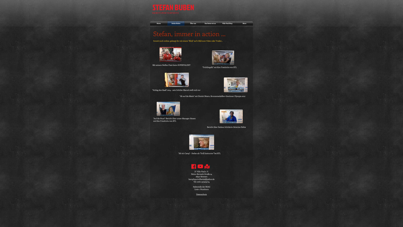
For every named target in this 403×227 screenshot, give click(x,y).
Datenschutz (201, 194)
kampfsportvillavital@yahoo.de (202, 179)
